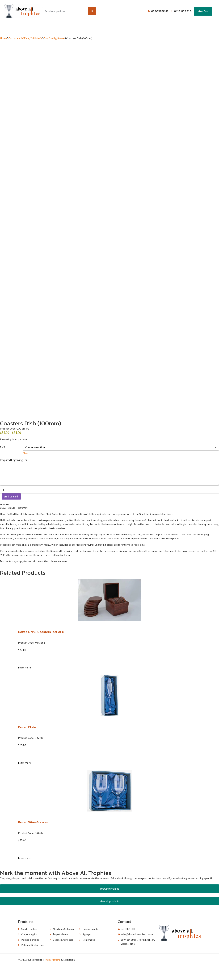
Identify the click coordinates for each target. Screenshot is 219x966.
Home (40, 27)
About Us (109, 27)
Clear (26, 453)
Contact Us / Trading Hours (167, 27)
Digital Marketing (53, 959)
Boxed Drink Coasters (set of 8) (41, 631)
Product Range (58, 27)
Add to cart (11, 496)
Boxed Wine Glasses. (33, 822)
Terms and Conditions (133, 27)
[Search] (92, 11)
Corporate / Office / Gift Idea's (25, 38)
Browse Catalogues (86, 27)
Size (2, 446)
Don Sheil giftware (54, 38)
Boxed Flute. (27, 726)
